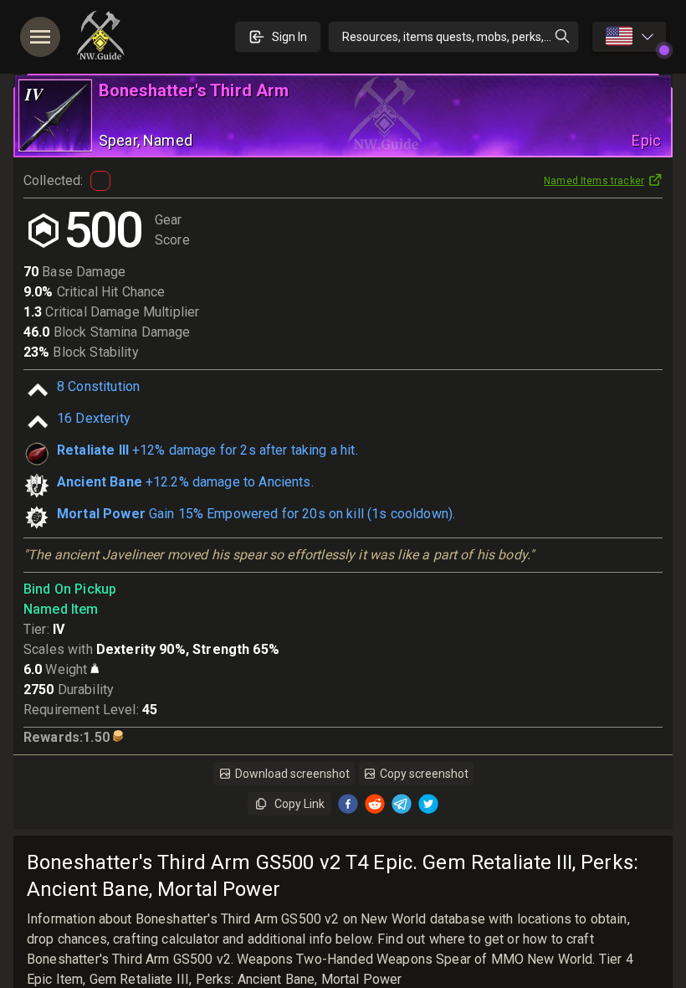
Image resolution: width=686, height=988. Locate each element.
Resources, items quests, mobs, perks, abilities (460, 37)
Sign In (289, 37)
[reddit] (375, 804)
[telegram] (402, 804)
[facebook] (348, 804)
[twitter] (428, 804)
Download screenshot (292, 773)
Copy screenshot (424, 773)
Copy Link (299, 803)
